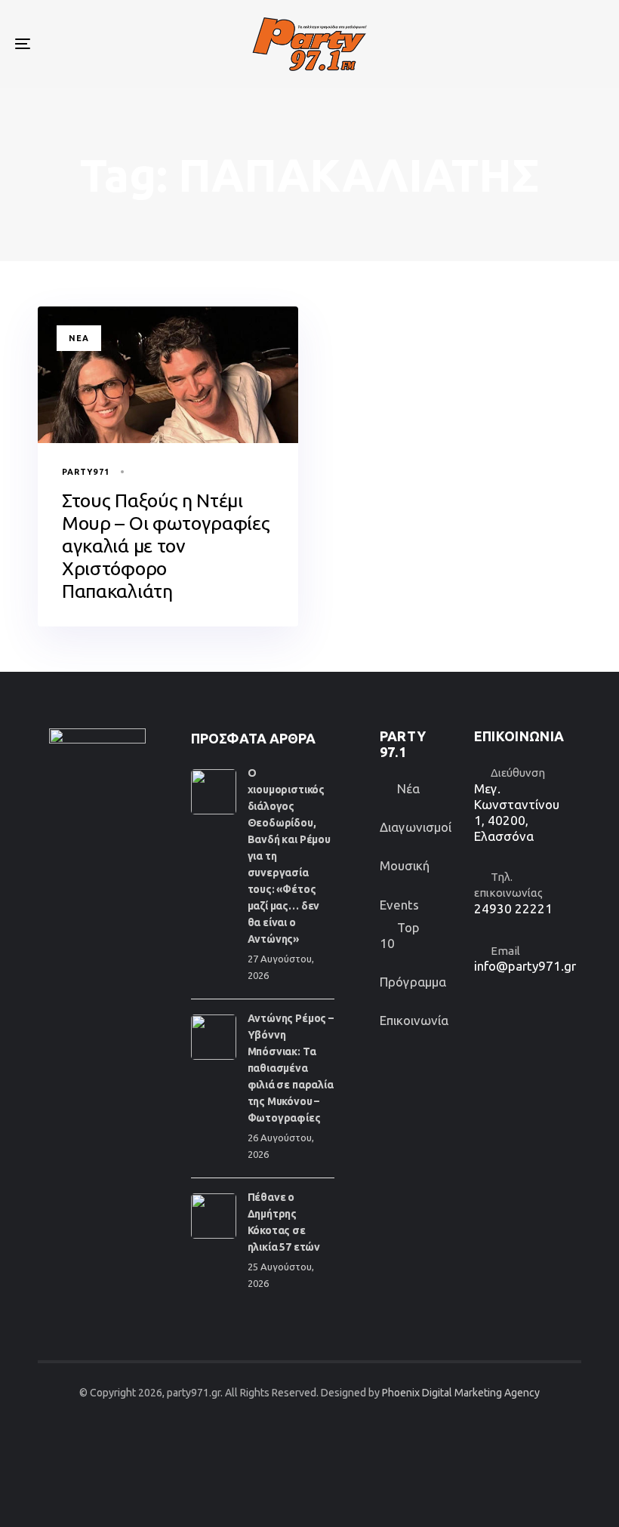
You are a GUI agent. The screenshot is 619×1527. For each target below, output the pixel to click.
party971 (85, 471)
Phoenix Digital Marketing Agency (461, 1393)
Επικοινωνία (414, 1020)
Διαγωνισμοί (415, 827)
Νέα (79, 338)
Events (399, 904)
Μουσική (405, 865)
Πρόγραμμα (413, 981)
